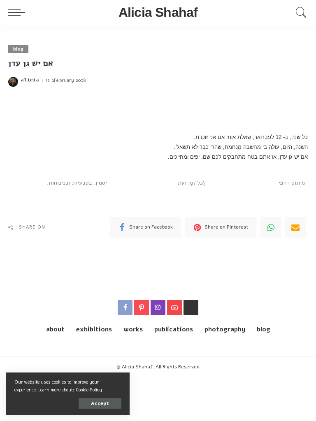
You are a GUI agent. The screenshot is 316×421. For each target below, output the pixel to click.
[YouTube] (174, 307)
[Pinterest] (141, 307)
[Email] (295, 227)
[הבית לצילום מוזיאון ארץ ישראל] (191, 307)
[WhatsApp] (270, 227)
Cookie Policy (89, 390)
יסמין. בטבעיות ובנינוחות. (77, 183)
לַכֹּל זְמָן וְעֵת (192, 183)
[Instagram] (158, 307)
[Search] (299, 12)
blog (18, 49)
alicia (30, 80)
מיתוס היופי (292, 183)
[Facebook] (125, 307)
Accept (100, 403)
